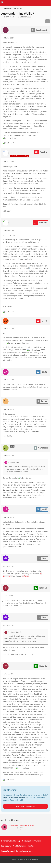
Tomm (11, 828)
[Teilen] (47, 21)
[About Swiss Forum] (10, 3)
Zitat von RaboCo (15, 632)
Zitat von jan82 (14, 462)
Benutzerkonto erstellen (26, 806)
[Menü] (47, 3)
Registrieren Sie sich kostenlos (15, 797)
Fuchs (26, 576)
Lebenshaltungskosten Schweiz (22, 825)
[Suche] (35, 3)
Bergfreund (9, 17)
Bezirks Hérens (34, 531)
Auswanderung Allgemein (17, 830)
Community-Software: (25, 859)
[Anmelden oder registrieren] (41, 3)
